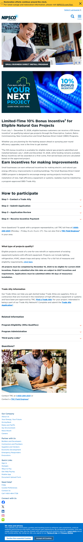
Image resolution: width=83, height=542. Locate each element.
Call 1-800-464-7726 (10, 493)
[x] (3, 502)
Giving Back (6, 422)
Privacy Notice (67, 533)
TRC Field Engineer (19, 399)
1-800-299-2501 (23, 396)
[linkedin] (3, 507)
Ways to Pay (7, 469)
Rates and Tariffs (8, 425)
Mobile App (6, 474)
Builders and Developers (11, 441)
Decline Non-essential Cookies (19, 538)
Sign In (4, 463)
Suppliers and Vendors (10, 447)
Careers (5, 433)
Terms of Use (52, 533)
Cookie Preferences (9, 488)
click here (28, 262)
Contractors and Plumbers (12, 444)
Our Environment (8, 428)
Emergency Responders (11, 452)
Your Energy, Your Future (12, 419)
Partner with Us (9, 438)
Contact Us (6, 490)
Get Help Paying (8, 471)
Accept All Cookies (44, 538)
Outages (5, 466)
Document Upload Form (11, 477)
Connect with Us (9, 498)
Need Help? (7, 482)
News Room (6, 431)
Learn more (72, 531)
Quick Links (7, 460)
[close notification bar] (80, 3)
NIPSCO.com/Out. (65, 5)
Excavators (6, 455)
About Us (5, 416)
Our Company (8, 414)
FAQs (4, 485)
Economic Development (11, 450)
